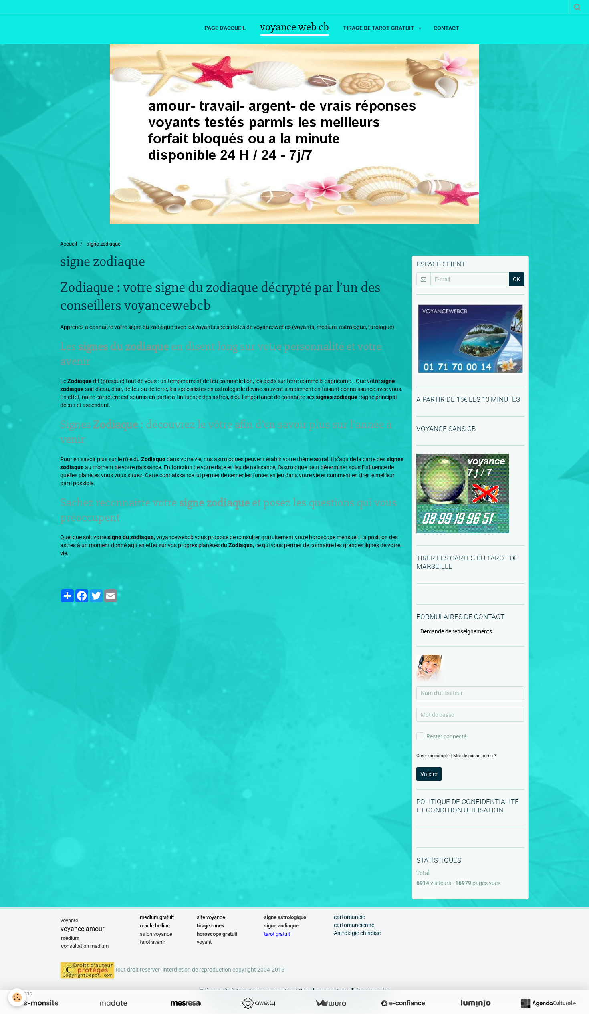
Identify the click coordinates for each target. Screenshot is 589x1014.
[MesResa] (186, 1003)
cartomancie (349, 917)
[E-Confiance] (403, 1003)
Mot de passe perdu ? (474, 755)
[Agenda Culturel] (548, 1003)
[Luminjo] (476, 1003)
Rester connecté (446, 736)
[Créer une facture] (331, 1003)
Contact (446, 28)
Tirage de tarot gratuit (379, 28)
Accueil (68, 244)
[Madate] (113, 1003)
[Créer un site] (41, 1003)
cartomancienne (354, 925)
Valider (429, 774)
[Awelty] (258, 1003)
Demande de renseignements (456, 631)
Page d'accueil (225, 28)
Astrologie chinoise (357, 933)
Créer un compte (433, 755)
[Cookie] (17, 997)
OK (516, 279)
